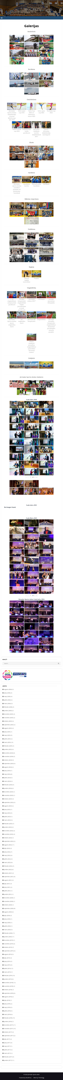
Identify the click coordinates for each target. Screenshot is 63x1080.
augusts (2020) (8, 912)
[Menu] (1, 17)
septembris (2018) (9, 993)
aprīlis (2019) (7, 968)
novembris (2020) (8, 901)
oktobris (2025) (8, 721)
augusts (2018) (8, 996)
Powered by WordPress (25, 1077)
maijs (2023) (7, 813)
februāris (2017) (8, 1057)
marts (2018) (7, 1014)
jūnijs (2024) (7, 770)
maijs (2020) (7, 922)
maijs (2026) (7, 696)
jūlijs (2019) (7, 958)
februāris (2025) (8, 746)
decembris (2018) (8, 982)
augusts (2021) (8, 880)
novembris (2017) (8, 1028)
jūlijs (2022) (7, 848)
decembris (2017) (8, 1025)
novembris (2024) (8, 756)
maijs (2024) (7, 774)
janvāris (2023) (8, 827)
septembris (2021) (9, 876)
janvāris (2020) (8, 936)
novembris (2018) (8, 986)
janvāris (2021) (8, 894)
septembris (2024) (9, 763)
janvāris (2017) (8, 1060)
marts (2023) (7, 820)
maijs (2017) (7, 1046)
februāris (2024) (8, 784)
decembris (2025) (8, 714)
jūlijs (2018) (7, 1000)
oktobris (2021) (8, 873)
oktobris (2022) (8, 838)
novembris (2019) (8, 944)
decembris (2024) (8, 753)
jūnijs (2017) (7, 1042)
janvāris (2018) (8, 1021)
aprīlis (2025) (7, 739)
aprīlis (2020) (7, 926)
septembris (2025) (9, 724)
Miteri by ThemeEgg (38, 1077)
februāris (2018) (8, 1018)
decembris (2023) (8, 792)
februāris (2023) (8, 823)
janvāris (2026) (8, 710)
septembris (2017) (9, 1035)
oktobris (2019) (8, 947)
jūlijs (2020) (7, 915)
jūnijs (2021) (7, 887)
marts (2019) (7, 972)
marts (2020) (7, 929)
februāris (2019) (8, 975)
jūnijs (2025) (7, 732)
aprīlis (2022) (7, 859)
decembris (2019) (8, 940)
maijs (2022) (7, 855)
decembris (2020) (8, 898)
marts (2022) (7, 862)
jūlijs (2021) (7, 883)
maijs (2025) (7, 735)
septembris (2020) (9, 908)
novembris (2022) (8, 834)
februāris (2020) (8, 933)
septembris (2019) (9, 951)
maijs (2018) (7, 1007)
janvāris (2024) (8, 788)
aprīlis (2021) (7, 890)
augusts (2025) (8, 728)
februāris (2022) (8, 866)
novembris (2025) (8, 717)
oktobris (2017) (8, 1032)
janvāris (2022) (8, 869)
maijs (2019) (7, 965)
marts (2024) (7, 781)
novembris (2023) (8, 795)
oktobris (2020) (8, 905)
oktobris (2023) (8, 799)
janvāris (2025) (8, 749)
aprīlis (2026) (7, 700)
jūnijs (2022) (7, 852)
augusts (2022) (8, 845)
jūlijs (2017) (7, 1039)
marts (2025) (7, 742)
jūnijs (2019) (7, 961)
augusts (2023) (8, 806)
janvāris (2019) (8, 979)
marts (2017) (7, 1053)
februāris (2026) (8, 707)
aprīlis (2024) (7, 777)
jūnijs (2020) (7, 919)
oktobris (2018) (8, 989)
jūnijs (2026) (7, 693)
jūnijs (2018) (7, 1004)
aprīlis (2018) (7, 1011)
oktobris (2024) (8, 760)
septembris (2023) (9, 802)
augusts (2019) (8, 954)
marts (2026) (7, 703)
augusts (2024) (8, 767)
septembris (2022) (9, 841)
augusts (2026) (8, 689)
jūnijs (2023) (7, 809)
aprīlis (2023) (7, 816)
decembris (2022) (8, 830)
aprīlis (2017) (7, 1050)
